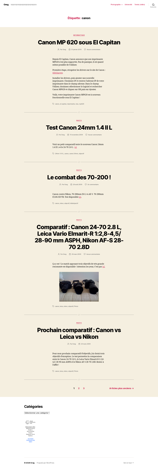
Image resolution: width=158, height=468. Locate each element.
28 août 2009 (77, 184)
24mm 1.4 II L (59, 153)
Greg (6, 4)
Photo (79, 120)
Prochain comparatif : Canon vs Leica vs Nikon (79, 333)
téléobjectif (74, 203)
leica (61, 306)
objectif (81, 153)
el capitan (63, 104)
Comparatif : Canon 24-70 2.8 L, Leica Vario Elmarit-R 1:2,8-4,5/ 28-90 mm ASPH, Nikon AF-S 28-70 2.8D (79, 237)
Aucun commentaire (93, 49)
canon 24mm (73, 153)
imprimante (71, 104)
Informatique (79, 35)
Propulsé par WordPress (45, 463)
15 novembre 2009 (76, 135)
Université (128, 4)
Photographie (116, 4)
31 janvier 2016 (76, 49)
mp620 (81, 104)
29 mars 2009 (76, 254)
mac (77, 104)
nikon (62, 203)
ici (76, 147)
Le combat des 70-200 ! (79, 177)
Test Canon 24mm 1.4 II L (79, 127)
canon (57, 104)
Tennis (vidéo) (139, 4)
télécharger (57, 73)
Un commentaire (93, 184)
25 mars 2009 (86, 344)
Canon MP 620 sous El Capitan (79, 42)
